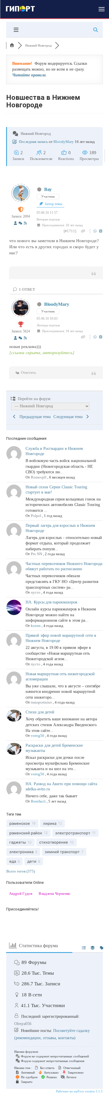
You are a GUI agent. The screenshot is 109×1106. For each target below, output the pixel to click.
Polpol (36, 516)
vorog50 (37, 735)
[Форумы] (12, 45)
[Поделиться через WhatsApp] (96, 231)
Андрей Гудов (20, 893)
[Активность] (20, 223)
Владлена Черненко (54, 893)
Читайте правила (29, 75)
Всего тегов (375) (20, 871)
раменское (19, 823)
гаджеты (17, 842)
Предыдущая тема (34, 417)
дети (31, 861)
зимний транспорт (62, 851)
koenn (36, 625)
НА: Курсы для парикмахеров (51, 602)
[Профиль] (15, 223)
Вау (48, 189)
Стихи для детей (40, 712)
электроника (21, 851)
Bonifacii (38, 801)
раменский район (25, 833)
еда (12, 861)
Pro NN (36, 554)
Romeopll (39, 477)
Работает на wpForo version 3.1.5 (79, 1091)
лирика (49, 823)
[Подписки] (25, 223)
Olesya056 (22, 1024)
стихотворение (53, 842)
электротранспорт (72, 833)
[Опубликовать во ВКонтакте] (101, 231)
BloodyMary (63, 141)
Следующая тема (69, 417)
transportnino (41, 702)
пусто (35, 592)
